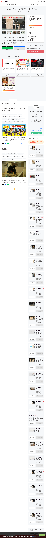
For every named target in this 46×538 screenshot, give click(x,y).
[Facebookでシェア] (5, 143)
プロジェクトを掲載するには (11, 4)
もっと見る (23, 143)
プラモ (4, 114)
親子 (13, 119)
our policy (33, 536)
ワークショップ (22, 118)
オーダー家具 (5, 116)
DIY (3, 122)
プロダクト (28, 11)
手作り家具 (5, 118)
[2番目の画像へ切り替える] (9, 32)
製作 (21, 158)
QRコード (19, 49)
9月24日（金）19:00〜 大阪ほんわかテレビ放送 (13, 109)
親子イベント (18, 119)
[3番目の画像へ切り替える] (14, 32)
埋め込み (8, 49)
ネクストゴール (10, 159)
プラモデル (9, 114)
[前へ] (3, 22)
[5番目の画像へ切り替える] (23, 32)
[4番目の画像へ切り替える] (18, 32)
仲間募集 (27, 99)
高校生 (4, 158)
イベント (4, 119)
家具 (10, 116)
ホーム (6, 99)
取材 (16, 118)
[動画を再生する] (13, 22)
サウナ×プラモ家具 (20, 11)
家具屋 (20, 116)
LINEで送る (8, 47)
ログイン (38, 1)
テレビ (13, 118)
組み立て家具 (15, 116)
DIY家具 (20, 114)
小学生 (18, 156)
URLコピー (20, 47)
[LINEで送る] (8, 143)
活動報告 (13, 100)
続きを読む (41, 122)
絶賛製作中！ (6, 149)
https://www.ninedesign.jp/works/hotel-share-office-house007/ (37, 126)
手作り (15, 154)
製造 (24, 158)
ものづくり (10, 121)
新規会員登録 (43, 1)
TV (9, 118)
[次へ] (23, 22)
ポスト (8, 46)
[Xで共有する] (3, 143)
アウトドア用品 (9, 122)
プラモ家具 (14, 114)
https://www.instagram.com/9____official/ (37, 130)
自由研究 (12, 158)
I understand (42, 535)
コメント (34, 99)
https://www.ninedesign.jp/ (35, 125)
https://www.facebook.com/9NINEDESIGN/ (37, 128)
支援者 (20, 99)
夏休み (9, 119)
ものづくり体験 (16, 121)
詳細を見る (32, 155)
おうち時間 (5, 121)
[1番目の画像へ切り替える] (4, 32)
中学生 (23, 156)
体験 (22, 121)
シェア (20, 46)
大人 (8, 158)
